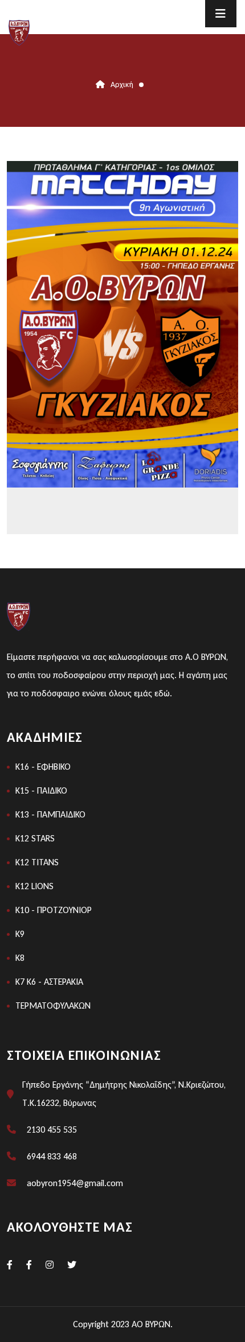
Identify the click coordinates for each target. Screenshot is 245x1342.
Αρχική (122, 84)
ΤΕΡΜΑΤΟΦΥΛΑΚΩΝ (53, 1005)
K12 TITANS (37, 862)
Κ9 (19, 933)
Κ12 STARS (35, 838)
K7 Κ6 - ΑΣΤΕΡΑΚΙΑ (49, 981)
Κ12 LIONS (34, 886)
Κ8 (19, 957)
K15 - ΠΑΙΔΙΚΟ (41, 790)
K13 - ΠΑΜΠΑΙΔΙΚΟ (50, 814)
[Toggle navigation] (220, 13)
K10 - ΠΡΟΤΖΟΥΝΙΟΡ (53, 910)
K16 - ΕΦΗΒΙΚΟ (43, 766)
